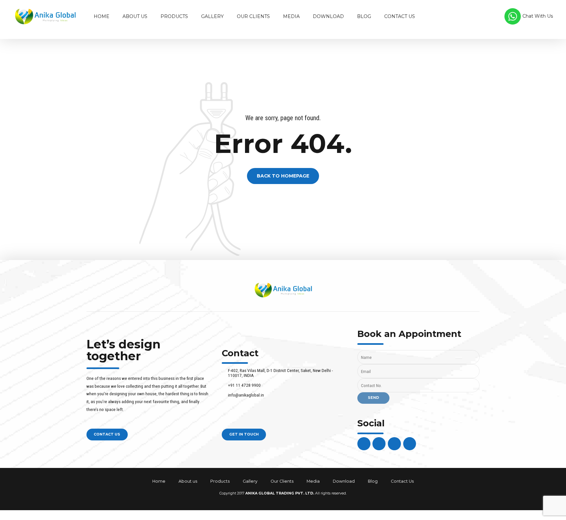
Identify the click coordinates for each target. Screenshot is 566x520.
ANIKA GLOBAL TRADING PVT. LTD (279, 493)
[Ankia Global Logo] (283, 290)
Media (291, 16)
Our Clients (253, 16)
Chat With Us (537, 16)
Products (174, 16)
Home (101, 16)
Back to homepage (283, 176)
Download (328, 16)
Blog (364, 16)
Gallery (212, 16)
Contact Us (399, 16)
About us (135, 16)
